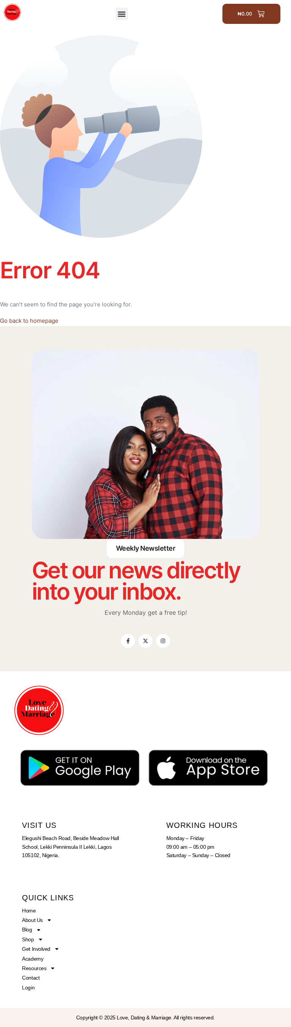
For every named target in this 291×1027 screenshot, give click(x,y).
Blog (27, 929)
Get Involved (36, 949)
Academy (32, 959)
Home (29, 911)
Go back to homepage (29, 320)
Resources (34, 968)
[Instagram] (163, 641)
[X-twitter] (145, 641)
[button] (122, 14)
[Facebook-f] (128, 641)
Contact (30, 978)
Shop (28, 939)
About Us (32, 920)
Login (28, 988)
